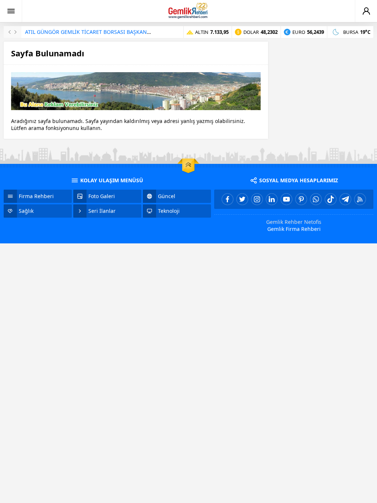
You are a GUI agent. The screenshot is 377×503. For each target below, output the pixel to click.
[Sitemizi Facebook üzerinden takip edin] (227, 199)
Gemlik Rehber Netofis (293, 221)
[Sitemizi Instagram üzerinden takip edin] (257, 199)
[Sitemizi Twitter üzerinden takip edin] (242, 199)
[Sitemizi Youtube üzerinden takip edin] (286, 199)
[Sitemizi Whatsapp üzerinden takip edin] (315, 199)
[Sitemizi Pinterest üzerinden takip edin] (301, 199)
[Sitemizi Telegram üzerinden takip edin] (345, 199)
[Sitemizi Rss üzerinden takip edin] (360, 199)
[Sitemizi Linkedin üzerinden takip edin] (271, 199)
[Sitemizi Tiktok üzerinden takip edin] (330, 199)
